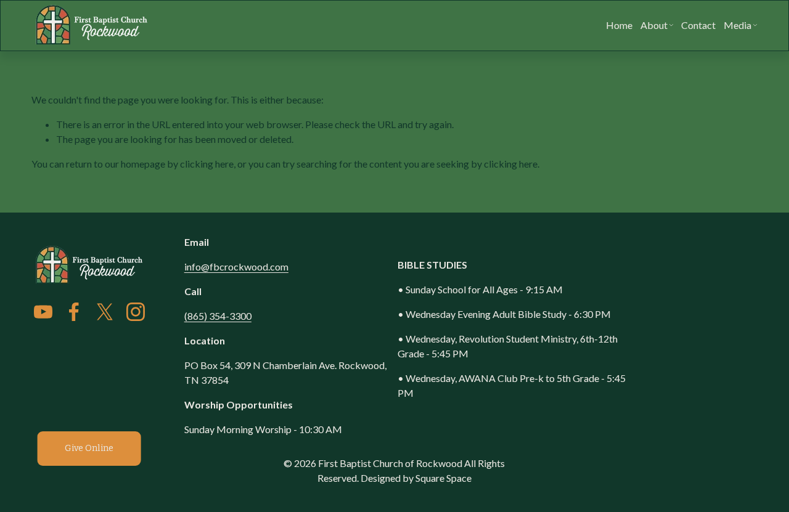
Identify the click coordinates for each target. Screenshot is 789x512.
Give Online (89, 448)
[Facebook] (74, 312)
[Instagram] (135, 312)
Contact (698, 25)
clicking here (207, 163)
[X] (105, 312)
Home (619, 25)
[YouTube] (43, 312)
